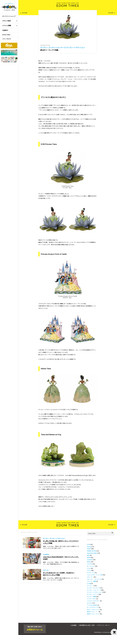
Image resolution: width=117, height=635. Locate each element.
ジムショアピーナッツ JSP (94, 575)
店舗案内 (5, 30)
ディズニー (44, 47)
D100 (88, 544)
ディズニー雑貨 (91, 596)
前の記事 (23, 13)
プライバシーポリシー (104, 625)
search (112, 533)
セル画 (89, 583)
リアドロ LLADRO (92, 605)
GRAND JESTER (91, 551)
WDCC (89, 562)
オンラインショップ (8, 16)
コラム (89, 570)
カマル (89, 568)
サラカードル (91, 572)
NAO (88, 555)
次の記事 (112, 13)
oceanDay (90, 559)
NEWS (88, 557)
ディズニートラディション (75, 47)
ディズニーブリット (92, 594)
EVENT (89, 549)
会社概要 (73, 625)
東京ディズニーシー (92, 611)
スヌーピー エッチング (94, 579)
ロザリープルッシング (93, 609)
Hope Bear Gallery (92, 553)
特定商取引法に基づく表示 (87, 625)
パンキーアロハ (91, 599)
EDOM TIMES (6, 34)
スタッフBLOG (6, 39)
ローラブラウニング (93, 607)
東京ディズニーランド (93, 614)
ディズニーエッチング (93, 588)
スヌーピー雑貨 (91, 581)
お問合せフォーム (35, 630)
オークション (91, 566)
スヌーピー (90, 577)
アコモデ (89, 564)
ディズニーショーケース (57, 47)
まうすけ (89, 603)
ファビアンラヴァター (93, 601)
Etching (89, 546)
